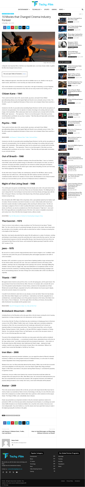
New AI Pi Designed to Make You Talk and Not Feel (23, 306)
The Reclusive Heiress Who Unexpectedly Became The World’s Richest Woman (75, 194)
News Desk (5, 23)
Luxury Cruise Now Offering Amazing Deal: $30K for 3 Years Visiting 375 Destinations (75, 186)
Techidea (60, 459)
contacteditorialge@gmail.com (15, 469)
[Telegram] (27, 27)
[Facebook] (4, 27)
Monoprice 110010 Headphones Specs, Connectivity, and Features (75, 44)
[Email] (24, 27)
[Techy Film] (42, 3)
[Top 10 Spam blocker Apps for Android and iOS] (62, 29)
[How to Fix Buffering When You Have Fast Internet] (62, 124)
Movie (12, 13)
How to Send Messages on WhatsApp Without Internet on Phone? (43, 432)
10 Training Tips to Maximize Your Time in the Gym (75, 175)
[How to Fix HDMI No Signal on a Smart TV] (62, 148)
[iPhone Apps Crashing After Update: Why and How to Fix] (62, 37)
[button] (82, 9)
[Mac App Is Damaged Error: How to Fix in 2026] (62, 21)
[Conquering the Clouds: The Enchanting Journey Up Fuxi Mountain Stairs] (62, 169)
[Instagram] (7, 472)
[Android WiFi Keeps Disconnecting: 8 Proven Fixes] (62, 54)
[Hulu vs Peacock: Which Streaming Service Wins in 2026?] (62, 92)
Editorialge (60, 456)
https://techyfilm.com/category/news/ (19, 442)
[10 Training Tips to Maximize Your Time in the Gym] (62, 178)
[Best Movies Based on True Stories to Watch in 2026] (62, 84)
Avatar (7, 415)
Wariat (59, 466)
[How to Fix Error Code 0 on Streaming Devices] (62, 140)
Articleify (60, 461)
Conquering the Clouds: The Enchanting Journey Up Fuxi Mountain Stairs (75, 167)
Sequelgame (61, 464)
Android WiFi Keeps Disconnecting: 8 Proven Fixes (74, 53)
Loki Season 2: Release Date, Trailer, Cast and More (23, 137)
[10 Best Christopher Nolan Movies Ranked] (62, 68)
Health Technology (72, 56)
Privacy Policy (70, 481)
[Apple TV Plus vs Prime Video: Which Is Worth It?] (62, 76)
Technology (36, 9)
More (61, 9)
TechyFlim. (19, 481)
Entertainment (23, 9)
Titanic (17, 415)
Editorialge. (5, 485)
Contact (63, 481)
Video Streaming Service (73, 94)
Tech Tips (70, 21)
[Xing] (13, 445)
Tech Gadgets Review (72, 47)
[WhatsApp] (16, 27)
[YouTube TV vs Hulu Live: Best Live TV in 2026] (62, 116)
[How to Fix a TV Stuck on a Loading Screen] (62, 132)
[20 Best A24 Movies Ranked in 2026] (62, 102)
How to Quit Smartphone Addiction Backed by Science (75, 158)
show (24, 73)
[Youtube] (17, 472)
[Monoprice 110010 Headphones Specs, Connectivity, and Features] (62, 44)
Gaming (54, 9)
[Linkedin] (20, 27)
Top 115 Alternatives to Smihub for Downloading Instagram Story (26, 216)
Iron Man (13, 415)
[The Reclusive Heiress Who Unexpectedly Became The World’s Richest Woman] (62, 195)
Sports (46, 9)
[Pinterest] (12, 27)
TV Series (32, 461)
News (31, 466)
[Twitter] (8, 27)
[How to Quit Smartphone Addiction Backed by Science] (62, 160)
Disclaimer (77, 481)
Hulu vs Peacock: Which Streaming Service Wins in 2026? (75, 91)
